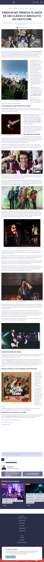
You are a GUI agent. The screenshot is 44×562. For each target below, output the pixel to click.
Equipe (22, 540)
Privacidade (22, 542)
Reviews (22, 523)
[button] (4, 505)
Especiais (16, 8)
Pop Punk (14, 462)
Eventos (22, 531)
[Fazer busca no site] (13, 2)
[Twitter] (33, 2)
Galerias (22, 528)
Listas (22, 526)
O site (22, 537)
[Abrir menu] (41, 2)
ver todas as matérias (14, 468)
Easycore (8, 462)
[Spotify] (37, 2)
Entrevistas (22, 518)
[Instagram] (35, 2)
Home (10, 8)
